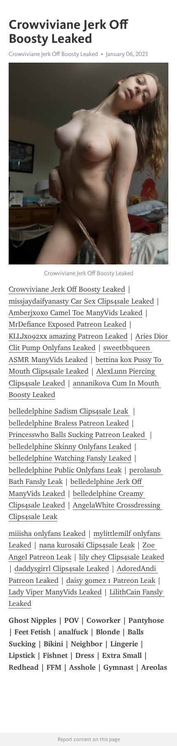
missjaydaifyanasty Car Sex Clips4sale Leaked (81, 301)
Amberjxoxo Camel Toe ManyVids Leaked (75, 312)
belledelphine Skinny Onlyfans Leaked (70, 446)
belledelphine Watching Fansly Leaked (70, 458)
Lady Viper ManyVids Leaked (55, 591)
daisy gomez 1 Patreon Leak (110, 580)
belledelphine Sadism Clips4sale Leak (69, 411)
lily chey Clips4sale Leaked (121, 556)
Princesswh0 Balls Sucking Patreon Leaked (78, 434)
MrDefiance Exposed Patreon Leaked (67, 324)
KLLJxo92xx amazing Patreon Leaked (68, 336)
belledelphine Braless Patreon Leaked (69, 423)
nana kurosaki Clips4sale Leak (87, 545)
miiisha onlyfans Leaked (47, 533)
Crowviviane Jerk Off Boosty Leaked (53, 54)
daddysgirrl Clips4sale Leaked (61, 568)
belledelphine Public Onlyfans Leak (65, 470)
